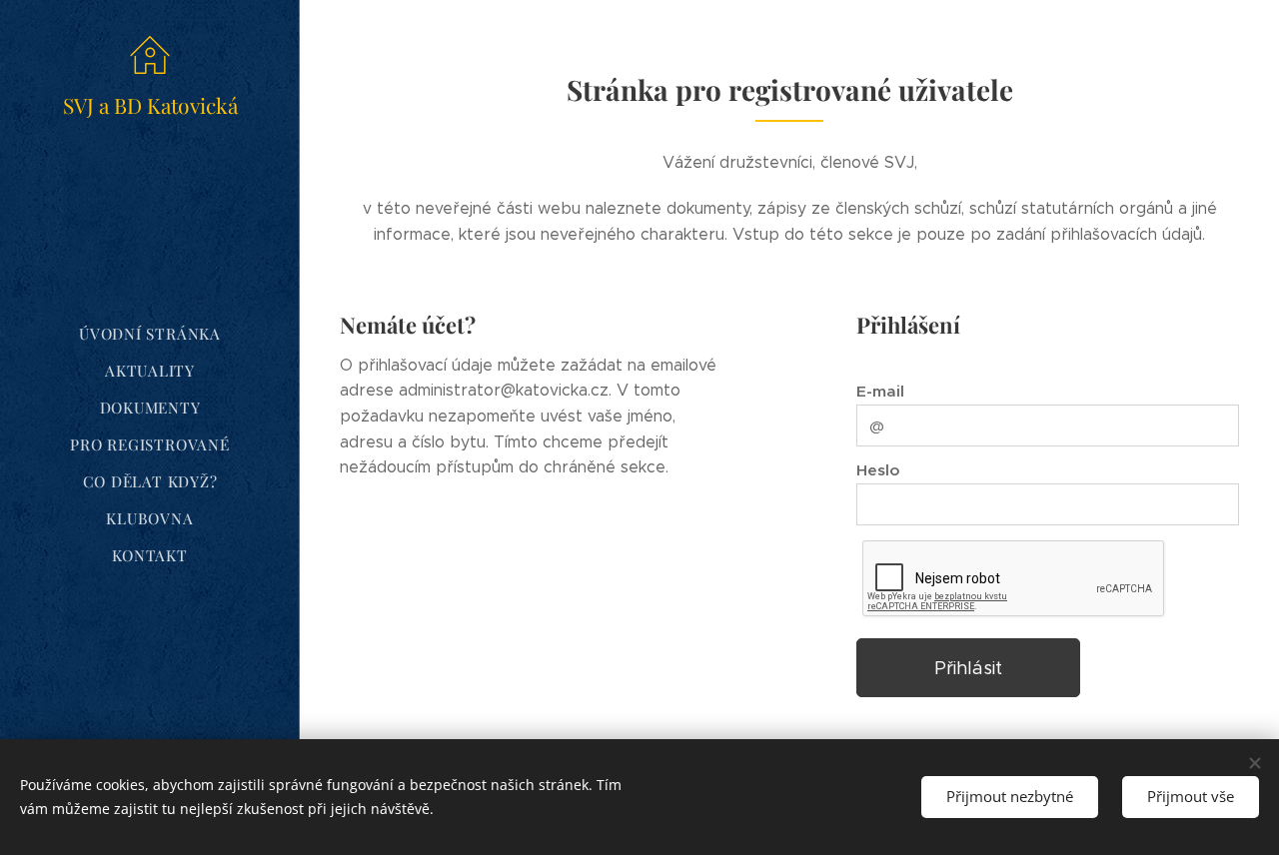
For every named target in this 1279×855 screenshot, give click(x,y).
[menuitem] (150, 334)
